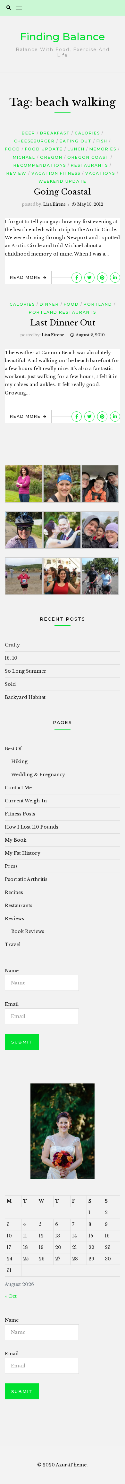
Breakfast (55, 133)
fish (101, 141)
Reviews (14, 919)
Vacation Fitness (55, 173)
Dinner (49, 304)
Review (16, 173)
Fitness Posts (20, 814)
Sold (10, 684)
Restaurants (89, 165)
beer (28, 133)
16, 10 (11, 658)
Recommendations (39, 165)
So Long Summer (25, 671)
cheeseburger (34, 141)
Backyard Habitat (25, 697)
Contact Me (18, 788)
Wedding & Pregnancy (38, 774)
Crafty (12, 645)
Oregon (51, 157)
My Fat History (22, 853)
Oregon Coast (88, 157)
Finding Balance (62, 36)
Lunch (76, 149)
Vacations (100, 173)
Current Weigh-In (26, 801)
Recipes (14, 892)
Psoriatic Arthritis (26, 879)
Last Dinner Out (62, 322)
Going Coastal (62, 191)
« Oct (11, 1296)
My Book (15, 840)
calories (87, 133)
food (12, 149)
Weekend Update (62, 181)
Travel (13, 944)
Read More (25, 277)
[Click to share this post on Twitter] (89, 277)
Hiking (19, 761)
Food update (44, 149)
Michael (24, 157)
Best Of (13, 749)
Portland (98, 304)
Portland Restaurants (62, 312)
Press (11, 866)
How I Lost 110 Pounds (31, 827)
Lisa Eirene (54, 204)
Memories (102, 149)
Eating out (76, 141)
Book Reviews (27, 931)
